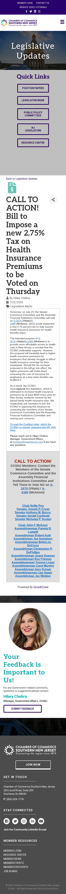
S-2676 (18, 320)
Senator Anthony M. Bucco (33, 512)
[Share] (53, 200)
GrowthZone (40, 587)
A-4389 (29, 341)
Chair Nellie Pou (33, 505)
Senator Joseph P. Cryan (33, 509)
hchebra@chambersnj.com (28, 441)
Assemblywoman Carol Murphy (33, 565)
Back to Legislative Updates (21, 178)
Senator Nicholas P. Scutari (33, 519)
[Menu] (62, 22)
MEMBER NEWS (12, 858)
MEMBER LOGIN (25, 3)
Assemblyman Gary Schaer (33, 569)
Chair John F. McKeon (33, 525)
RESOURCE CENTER (15, 854)
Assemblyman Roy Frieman (33, 559)
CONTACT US (42, 3)
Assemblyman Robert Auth (33, 535)
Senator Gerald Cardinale (33, 515)
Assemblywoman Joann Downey (33, 555)
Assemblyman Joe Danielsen (33, 538)
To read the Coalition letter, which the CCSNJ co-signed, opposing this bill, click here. (33, 427)
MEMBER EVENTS (14, 863)
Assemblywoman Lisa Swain (33, 572)
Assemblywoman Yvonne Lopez (33, 562)
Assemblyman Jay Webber (33, 576)
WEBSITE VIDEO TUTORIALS (33, 7)
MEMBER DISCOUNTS (16, 867)
